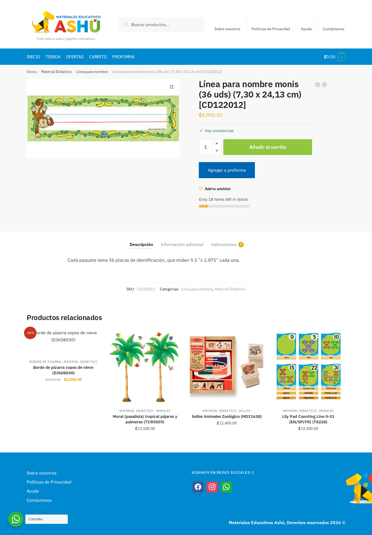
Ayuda (306, 28)
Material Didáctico (56, 71)
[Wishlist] (92, 337)
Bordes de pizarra (45, 362)
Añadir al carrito (267, 147)
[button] (171, 87)
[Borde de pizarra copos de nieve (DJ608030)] (63, 341)
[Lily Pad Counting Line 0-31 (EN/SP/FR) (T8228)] (308, 366)
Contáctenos (333, 28)
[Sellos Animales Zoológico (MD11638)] (226, 366)
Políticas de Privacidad (271, 28)
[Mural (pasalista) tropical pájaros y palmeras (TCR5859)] (145, 366)
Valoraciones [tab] (224, 244)
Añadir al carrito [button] (63, 440)
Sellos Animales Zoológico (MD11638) (227, 416)
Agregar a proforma (227, 170)
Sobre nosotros (227, 28)
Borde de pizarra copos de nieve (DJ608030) (63, 370)
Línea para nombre (92, 71)
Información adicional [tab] (182, 244)
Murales (163, 411)
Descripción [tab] (141, 244)
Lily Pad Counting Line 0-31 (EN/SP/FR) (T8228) (308, 419)
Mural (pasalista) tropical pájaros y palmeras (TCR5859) (145, 419)
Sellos (244, 411)
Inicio (32, 71)
